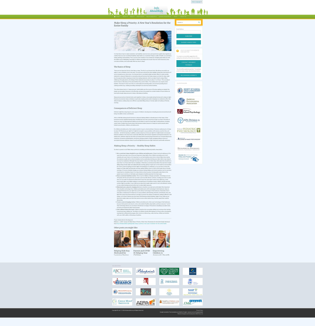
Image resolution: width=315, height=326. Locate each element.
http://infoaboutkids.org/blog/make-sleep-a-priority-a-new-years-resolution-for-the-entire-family (141, 223)
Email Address (180, 29)
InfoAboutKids (157, 9)
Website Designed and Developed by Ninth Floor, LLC (190, 313)
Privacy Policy (199, 310)
